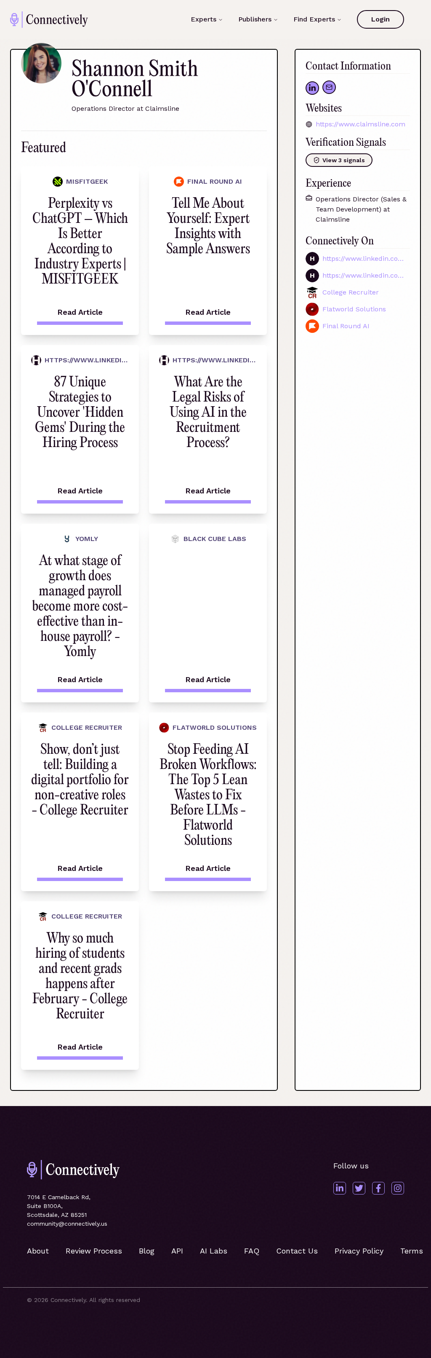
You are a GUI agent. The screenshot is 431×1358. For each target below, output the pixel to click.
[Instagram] (397, 1188)
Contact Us (297, 1250)
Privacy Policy (359, 1250)
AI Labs (213, 1250)
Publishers (254, 19)
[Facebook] (378, 1188)
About (38, 1250)
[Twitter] (359, 1188)
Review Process (94, 1250)
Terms (411, 1250)
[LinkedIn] (339, 1188)
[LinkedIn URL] (312, 88)
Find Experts (314, 19)
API (177, 1250)
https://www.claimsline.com (360, 124)
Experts (203, 19)
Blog (146, 1250)
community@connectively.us (67, 1223)
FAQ (251, 1250)
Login (380, 19)
